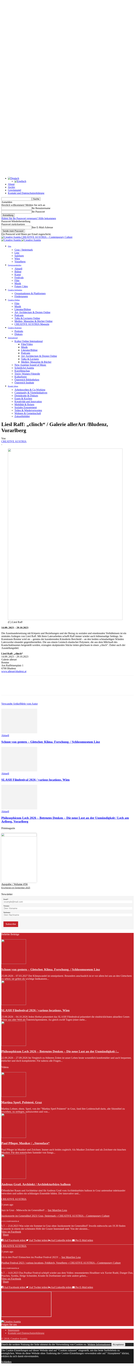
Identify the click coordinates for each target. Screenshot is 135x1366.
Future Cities (21, 286)
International (13, 338)
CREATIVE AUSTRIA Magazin (31, 324)
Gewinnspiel (14, 190)
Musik (17, 283)
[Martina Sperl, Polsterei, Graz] (13, 1096)
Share (6, 1234)
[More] (54, 688)
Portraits (18, 331)
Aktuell (18, 268)
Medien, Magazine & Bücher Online (33, 321)
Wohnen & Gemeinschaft (27, 413)
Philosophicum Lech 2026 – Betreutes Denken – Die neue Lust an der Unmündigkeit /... (60, 1051)
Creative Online (14, 300)
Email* (5, 899)
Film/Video (27, 344)
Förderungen (21, 296)
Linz (16, 252)
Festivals (19, 277)
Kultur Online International (28, 341)
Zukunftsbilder (22, 416)
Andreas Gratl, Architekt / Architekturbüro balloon (36, 1184)
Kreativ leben (13, 386)
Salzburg (19, 255)
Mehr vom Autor (29, 703)
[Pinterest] (30, 688)
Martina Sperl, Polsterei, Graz (21, 1102)
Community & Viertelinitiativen (30, 392)
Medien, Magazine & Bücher (36, 362)
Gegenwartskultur (14, 265)
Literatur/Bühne (22, 309)
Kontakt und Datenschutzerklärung (26, 193)
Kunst (17, 274)
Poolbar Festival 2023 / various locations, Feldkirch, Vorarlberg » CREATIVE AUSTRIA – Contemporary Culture (61, 1262)
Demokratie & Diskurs (26, 395)
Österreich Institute (24, 382)
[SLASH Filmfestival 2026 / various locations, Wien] (19, 770)
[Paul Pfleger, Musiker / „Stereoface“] (13, 1137)
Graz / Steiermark (23, 249)
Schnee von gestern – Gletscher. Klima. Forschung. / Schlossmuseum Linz (50, 742)
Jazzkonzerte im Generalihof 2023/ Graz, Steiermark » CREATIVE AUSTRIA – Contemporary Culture (55, 1215)
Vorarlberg (20, 261)
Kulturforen (20, 376)
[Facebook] (6, 688)
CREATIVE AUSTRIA (14, 441)
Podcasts (19, 315)
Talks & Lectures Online (27, 318)
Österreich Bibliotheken (26, 379)
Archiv (11, 187)
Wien (17, 258)
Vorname (6, 906)
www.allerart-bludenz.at (13, 671)
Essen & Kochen (23, 398)
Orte (9, 246)
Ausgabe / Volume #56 (14, 884)
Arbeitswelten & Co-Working (29, 389)
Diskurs (18, 334)
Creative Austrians (15, 328)
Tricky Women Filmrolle (27, 373)
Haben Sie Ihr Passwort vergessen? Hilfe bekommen (28, 218)
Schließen (6, 1361)
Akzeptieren (118, 1344)
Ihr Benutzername (41, 208)
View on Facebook (11, 1231)
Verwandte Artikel (10, 703)
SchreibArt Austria (24, 367)
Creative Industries (15, 290)
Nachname (6, 912)
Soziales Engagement (25, 407)
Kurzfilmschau (22, 370)
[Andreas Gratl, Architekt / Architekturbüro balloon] (13, 1177)
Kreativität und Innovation (28, 401)
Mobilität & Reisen (24, 404)
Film (16, 280)
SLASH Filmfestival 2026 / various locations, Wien (35, 779)
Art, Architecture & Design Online (32, 312)
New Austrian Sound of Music (30, 364)
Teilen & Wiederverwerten (28, 410)
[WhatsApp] (42, 688)
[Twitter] (18, 688)
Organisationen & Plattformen (30, 293)
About (11, 184)
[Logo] (11, 240)
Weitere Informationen (99, 1344)
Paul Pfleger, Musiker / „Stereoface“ (25, 1143)
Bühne (17, 271)
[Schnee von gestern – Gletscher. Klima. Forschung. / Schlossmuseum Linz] (19, 732)
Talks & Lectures (30, 359)
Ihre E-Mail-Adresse (42, 227)
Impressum (13, 1330)
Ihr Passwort (38, 211)
